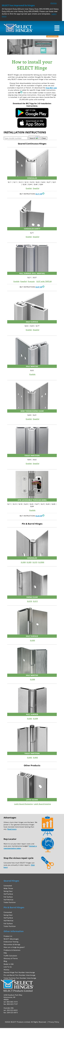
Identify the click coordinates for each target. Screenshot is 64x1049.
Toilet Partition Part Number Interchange (20, 978)
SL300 (23, 562)
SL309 (35, 718)
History (6, 969)
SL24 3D (39, 516)
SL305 (29, 562)
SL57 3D (39, 287)
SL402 (29, 757)
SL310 (29, 601)
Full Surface (8, 897)
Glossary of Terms (11, 958)
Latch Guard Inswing (42, 804)
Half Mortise (8, 899)
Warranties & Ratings (12, 944)
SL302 (29, 718)
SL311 (35, 601)
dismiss (53, 3)
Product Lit (8, 936)
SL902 (35, 757)
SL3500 (41, 562)
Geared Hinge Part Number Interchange (19, 972)
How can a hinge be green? (14, 947)
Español (36, 188)
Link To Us (8, 967)
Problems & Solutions (12, 950)
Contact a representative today (20, 847)
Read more (11, 829)
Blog (5, 961)
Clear (44, 138)
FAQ (5, 953)
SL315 (34, 562)
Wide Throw (8, 888)
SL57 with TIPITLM (44, 281)
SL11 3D (39, 194)
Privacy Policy (53, 1022)
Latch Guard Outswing (23, 804)
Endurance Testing (11, 941)
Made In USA (8, 964)
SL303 (32, 640)
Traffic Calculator (10, 955)
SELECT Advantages (11, 939)
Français (31, 281)
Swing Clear (8, 891)
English (29, 188)
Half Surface (8, 894)
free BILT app (51, 88)
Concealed (8, 885)
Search (33, 138)
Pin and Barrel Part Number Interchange (19, 975)
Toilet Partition (10, 902)
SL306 (32, 679)
